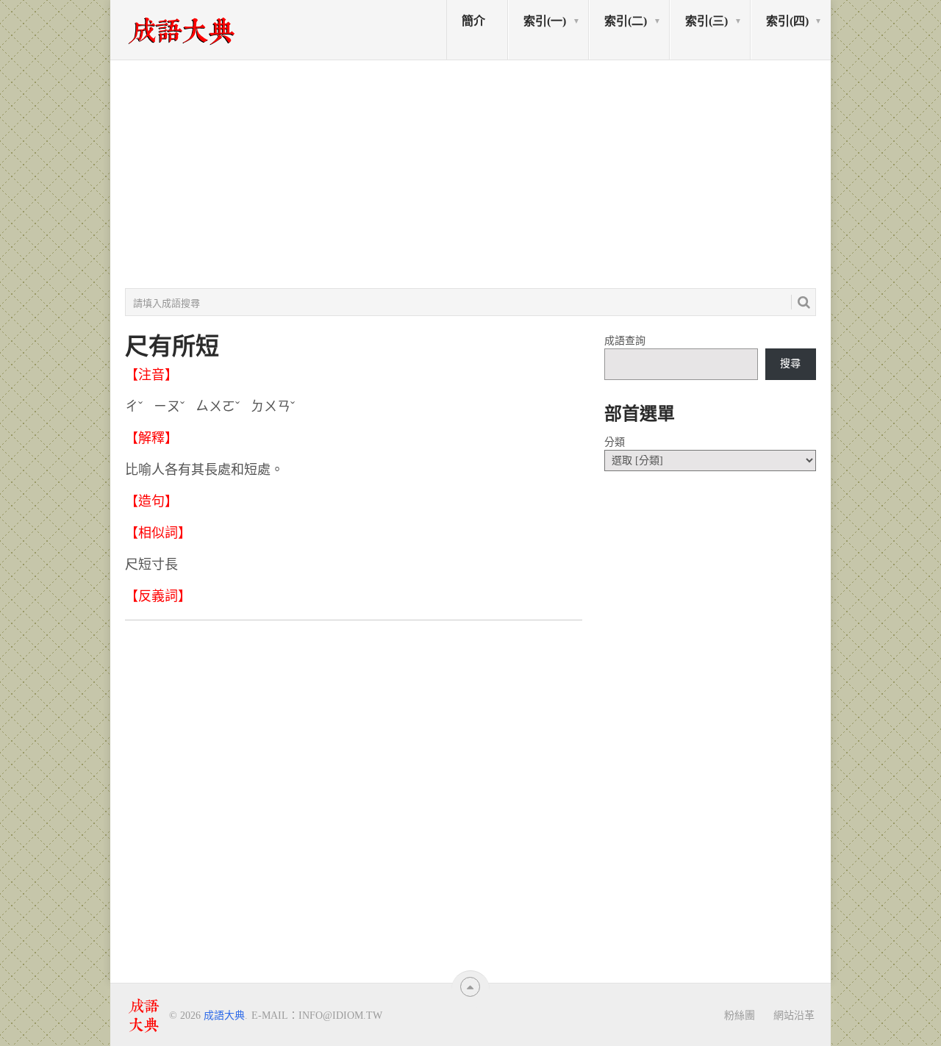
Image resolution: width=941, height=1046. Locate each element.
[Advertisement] (470, 174)
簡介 (473, 21)
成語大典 (224, 1015)
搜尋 (790, 363)
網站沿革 (794, 1015)
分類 (614, 442)
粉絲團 (739, 1015)
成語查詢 (624, 340)
